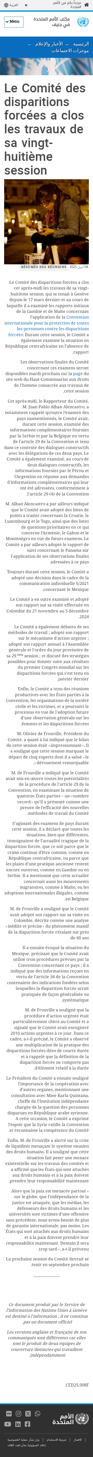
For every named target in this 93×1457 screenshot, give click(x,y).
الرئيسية (81, 43)
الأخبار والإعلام (49, 43)
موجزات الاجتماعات (70, 50)
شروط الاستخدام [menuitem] (56, 1440)
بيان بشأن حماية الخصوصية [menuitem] (23, 1440)
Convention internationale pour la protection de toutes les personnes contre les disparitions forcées (46, 326)
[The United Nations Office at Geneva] (83, 22)
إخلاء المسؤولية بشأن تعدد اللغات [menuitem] (26, 1445)
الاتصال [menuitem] (78, 1440)
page (78, 374)
